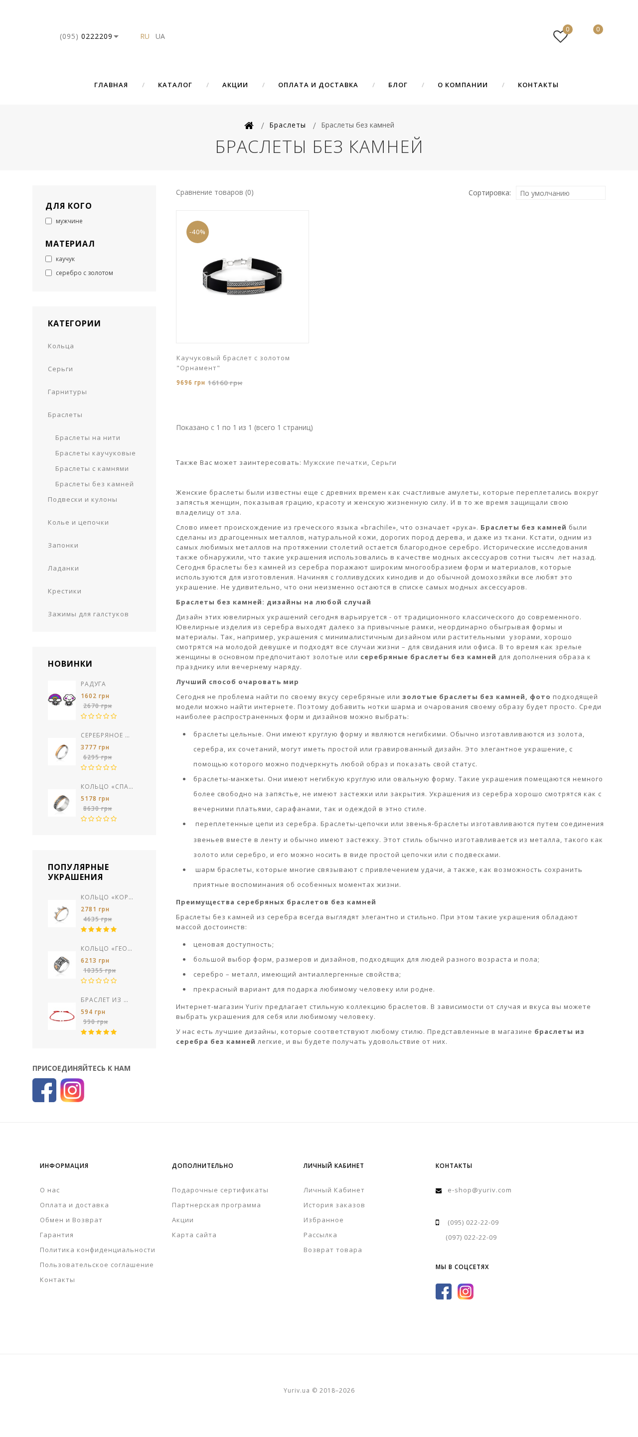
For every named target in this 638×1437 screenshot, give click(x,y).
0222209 (86, 36)
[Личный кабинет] (530, 36)
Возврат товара (333, 1249)
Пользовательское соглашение (97, 1264)
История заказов (334, 1204)
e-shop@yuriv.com (480, 1189)
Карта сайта (194, 1234)
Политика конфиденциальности (98, 1249)
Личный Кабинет (334, 1189)
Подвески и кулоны (83, 499)
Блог (398, 84)
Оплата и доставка (318, 84)
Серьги (60, 368)
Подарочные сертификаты (220, 1189)
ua (160, 36)
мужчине (68, 221)
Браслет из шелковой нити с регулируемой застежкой (107, 1000)
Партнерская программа (216, 1204)
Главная (111, 84)
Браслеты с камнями (92, 468)
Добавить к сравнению (243, 341)
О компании (463, 84)
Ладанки (63, 568)
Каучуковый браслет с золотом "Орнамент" (233, 362)
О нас (50, 1189)
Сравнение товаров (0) (215, 192)
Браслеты (65, 414)
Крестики (65, 590)
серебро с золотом (83, 273)
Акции (235, 84)
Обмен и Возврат (71, 1219)
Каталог (175, 84)
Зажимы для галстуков (88, 613)
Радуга (93, 684)
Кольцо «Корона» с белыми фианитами (107, 897)
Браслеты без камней (94, 483)
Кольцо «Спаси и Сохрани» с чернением (107, 786)
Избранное (324, 1219)
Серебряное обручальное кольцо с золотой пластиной (107, 735)
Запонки (63, 545)
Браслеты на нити (88, 437)
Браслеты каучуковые (95, 452)
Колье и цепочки (78, 522)
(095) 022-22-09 (473, 1222)
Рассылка (320, 1234)
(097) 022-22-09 (471, 1237)
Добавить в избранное (228, 341)
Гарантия (57, 1234)
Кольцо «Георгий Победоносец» (107, 948)
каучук (64, 259)
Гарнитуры (67, 391)
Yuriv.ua (319, 36)
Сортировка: (490, 192)
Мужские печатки (335, 462)
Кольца (61, 345)
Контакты (538, 84)
